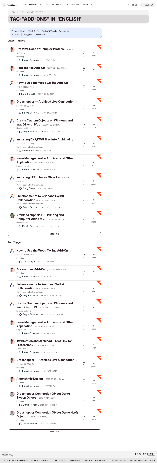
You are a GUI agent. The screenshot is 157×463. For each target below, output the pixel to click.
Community (64, 31)
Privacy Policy (61, 460)
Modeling (20, 57)
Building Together (54, 5)
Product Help (89, 5)
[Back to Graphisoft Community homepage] (10, 5)
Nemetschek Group (146, 460)
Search (128, 5)
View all (54, 234)
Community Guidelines (94, 460)
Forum (23, 5)
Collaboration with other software (29, 147)
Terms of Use (76, 460)
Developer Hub (73, 5)
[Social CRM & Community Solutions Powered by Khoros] (7, 454)
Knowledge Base (36, 5)
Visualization (21, 349)
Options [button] (145, 12)
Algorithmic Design (40, 378)
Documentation (22, 223)
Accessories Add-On (41, 68)
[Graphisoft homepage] (145, 454)
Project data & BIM (23, 166)
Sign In (149, 5)
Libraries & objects (23, 128)
